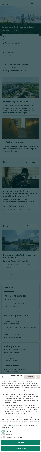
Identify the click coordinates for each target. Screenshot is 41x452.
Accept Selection (20, 448)
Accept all (20, 442)
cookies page (14, 425)
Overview (30, 376)
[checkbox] (7, 431)
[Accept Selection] (38, 377)
